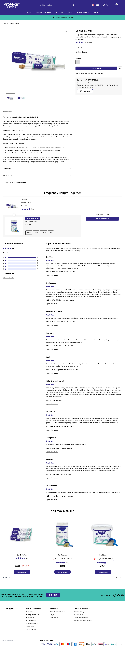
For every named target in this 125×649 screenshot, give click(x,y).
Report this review (52, 275)
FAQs (52, 615)
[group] (37, 60)
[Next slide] (120, 577)
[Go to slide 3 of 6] (6, 577)
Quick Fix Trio (22, 555)
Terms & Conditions (81, 617)
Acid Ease (103, 555)
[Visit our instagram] (114, 595)
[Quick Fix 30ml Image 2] (21, 98)
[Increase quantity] (88, 62)
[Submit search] (73, 5)
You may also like (62, 511)
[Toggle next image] (65, 60)
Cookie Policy (79, 615)
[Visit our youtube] (122, 595)
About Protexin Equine (57, 612)
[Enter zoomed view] (66, 32)
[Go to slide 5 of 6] (9, 577)
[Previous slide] (116, 577)
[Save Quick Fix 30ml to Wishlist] (120, 68)
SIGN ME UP (53, 595)
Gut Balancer (62, 555)
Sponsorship (54, 617)
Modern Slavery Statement (83, 620)
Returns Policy (31, 620)
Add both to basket (102, 219)
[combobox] (56, 5)
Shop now (86, 91)
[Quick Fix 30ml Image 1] (10, 98)
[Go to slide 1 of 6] (3, 577)
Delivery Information (32, 615)
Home (6, 23)
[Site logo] (11, 5)
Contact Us (29, 612)
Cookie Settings (31, 629)
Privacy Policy (79, 612)
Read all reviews (8, 278)
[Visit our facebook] (118, 595)
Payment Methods (32, 623)
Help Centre (30, 617)
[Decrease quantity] (78, 62)
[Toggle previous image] (9, 60)
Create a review (8, 273)
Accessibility (30, 626)
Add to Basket (22, 572)
